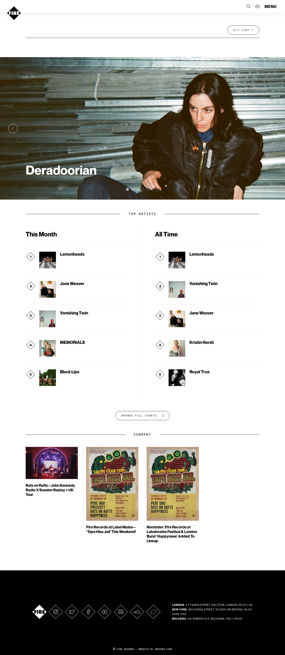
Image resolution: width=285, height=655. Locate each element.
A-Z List (241, 30)
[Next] (272, 128)
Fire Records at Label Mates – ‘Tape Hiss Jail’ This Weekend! (111, 529)
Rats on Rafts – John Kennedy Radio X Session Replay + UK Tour (50, 490)
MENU (271, 6)
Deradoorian (61, 169)
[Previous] (13, 128)
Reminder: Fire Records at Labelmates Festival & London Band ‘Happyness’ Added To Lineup (172, 534)
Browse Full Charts (139, 415)
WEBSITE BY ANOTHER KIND (155, 649)
